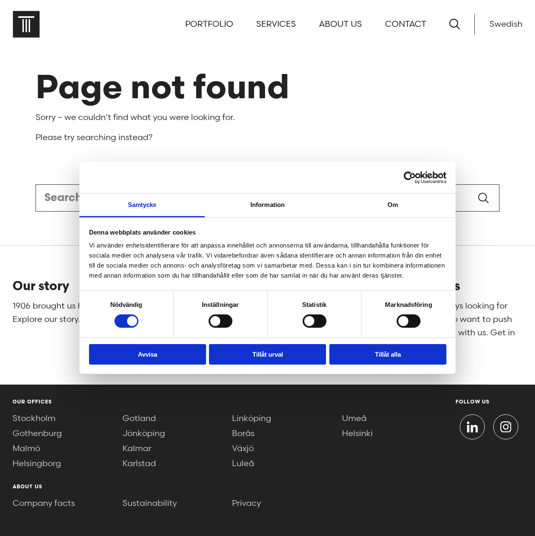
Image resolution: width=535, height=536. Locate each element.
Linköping (251, 418)
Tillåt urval (267, 354)
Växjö (243, 449)
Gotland (139, 418)
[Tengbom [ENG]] (26, 24)
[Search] (454, 24)
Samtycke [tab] (142, 204)
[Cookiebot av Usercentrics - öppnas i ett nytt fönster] (409, 177)
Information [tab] (267, 204)
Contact (405, 24)
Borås (243, 434)
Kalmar (136, 449)
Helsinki (357, 434)
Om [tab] (392, 204)
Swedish (505, 24)
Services (276, 24)
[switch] (220, 321)
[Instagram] (505, 426)
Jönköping (143, 434)
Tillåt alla (388, 354)
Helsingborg (37, 464)
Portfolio (209, 24)
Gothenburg (37, 434)
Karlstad (139, 464)
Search (483, 198)
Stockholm (34, 418)
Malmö (26, 449)
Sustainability (149, 503)
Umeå (354, 418)
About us (340, 24)
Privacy (246, 503)
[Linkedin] (472, 426)
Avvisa (147, 354)
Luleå (243, 464)
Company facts (44, 503)
